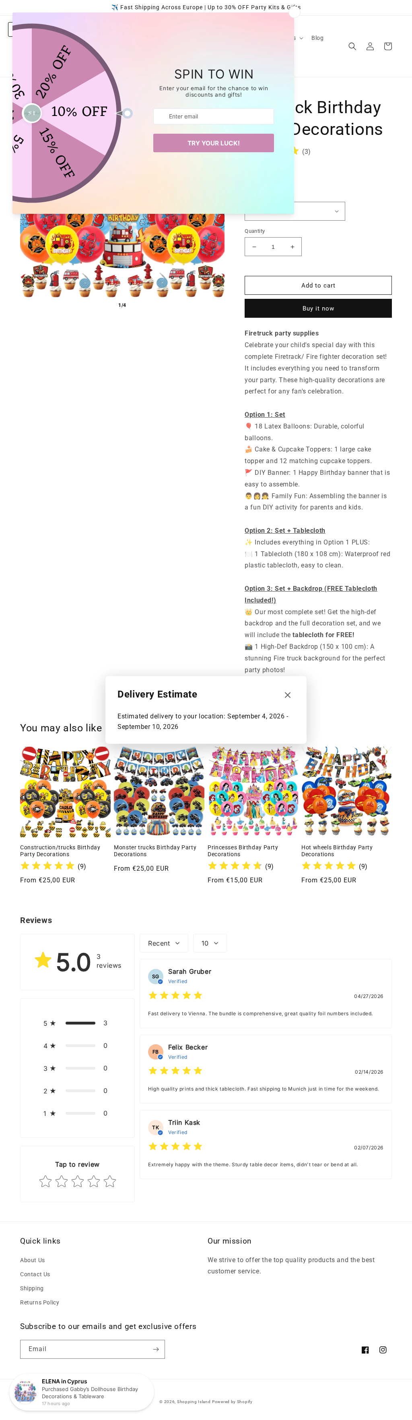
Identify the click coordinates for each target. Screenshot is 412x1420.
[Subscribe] (156, 1349)
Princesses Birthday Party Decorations (243, 851)
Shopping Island (194, 1401)
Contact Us (35, 1274)
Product (254, 195)
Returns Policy (39, 1302)
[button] (352, 46)
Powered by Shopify (232, 1401)
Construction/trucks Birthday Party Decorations (60, 851)
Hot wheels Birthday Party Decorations (337, 851)
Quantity (255, 231)
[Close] (288, 695)
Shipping (32, 1288)
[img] (47, 867)
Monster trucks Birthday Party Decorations (155, 851)
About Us (32, 1260)
